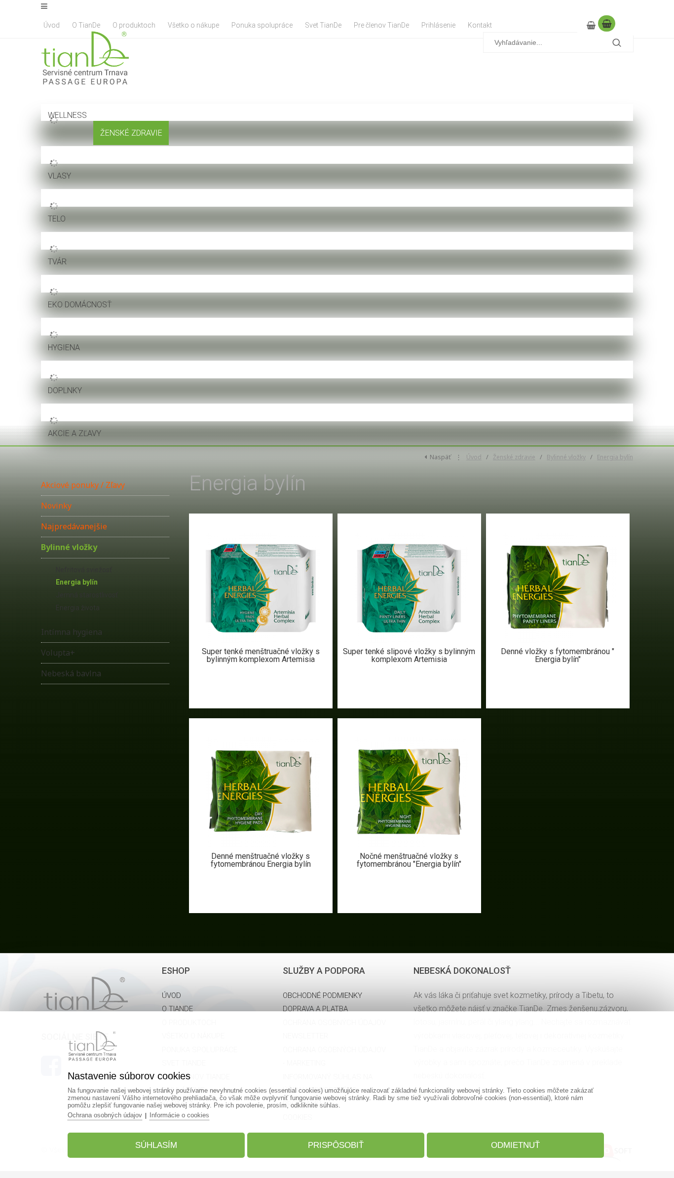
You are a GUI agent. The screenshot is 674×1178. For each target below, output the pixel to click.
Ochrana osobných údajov (105, 1115)
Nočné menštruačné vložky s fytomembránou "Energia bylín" (409, 860)
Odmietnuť (515, 1145)
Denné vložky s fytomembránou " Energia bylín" (557, 655)
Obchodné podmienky (322, 995)
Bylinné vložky (566, 457)
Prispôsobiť (336, 1145)
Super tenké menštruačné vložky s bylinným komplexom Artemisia (261, 655)
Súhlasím (156, 1145)
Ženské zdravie (514, 457)
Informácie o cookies (179, 1115)
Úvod (474, 457)
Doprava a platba (315, 1008)
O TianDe (177, 1008)
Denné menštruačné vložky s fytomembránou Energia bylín (261, 860)
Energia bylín (615, 457)
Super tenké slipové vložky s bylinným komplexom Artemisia (409, 655)
